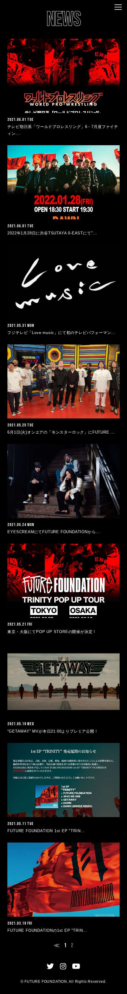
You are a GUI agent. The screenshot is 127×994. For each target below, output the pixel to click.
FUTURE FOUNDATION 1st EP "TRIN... (45, 831)
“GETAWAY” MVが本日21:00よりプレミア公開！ (52, 731)
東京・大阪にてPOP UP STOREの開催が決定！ (52, 631)
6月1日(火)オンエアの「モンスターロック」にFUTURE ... (61, 432)
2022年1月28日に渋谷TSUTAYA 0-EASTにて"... (52, 233)
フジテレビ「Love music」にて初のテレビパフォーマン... (61, 332)
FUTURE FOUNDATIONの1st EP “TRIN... (47, 930)
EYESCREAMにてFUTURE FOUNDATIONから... (53, 532)
